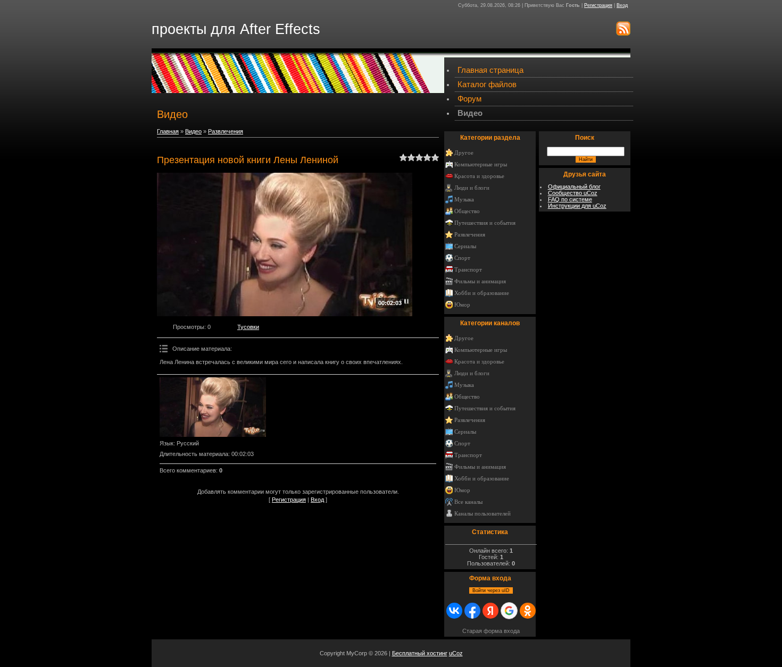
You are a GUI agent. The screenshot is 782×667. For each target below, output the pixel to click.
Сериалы (465, 246)
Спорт (462, 258)
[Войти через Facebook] (472, 611)
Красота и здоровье (479, 176)
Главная (168, 131)
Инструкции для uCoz (577, 205)
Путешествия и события (484, 223)
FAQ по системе (570, 199)
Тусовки (248, 327)
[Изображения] (213, 407)
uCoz (456, 653)
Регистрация (598, 5)
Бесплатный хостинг (419, 653)
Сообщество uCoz (572, 193)
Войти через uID (491, 590)
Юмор (462, 305)
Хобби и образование (481, 293)
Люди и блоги (471, 188)
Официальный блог (574, 186)
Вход (622, 5)
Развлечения (225, 131)
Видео (193, 131)
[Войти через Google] (509, 610)
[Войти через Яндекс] (490, 611)
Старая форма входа (491, 631)
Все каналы (468, 502)
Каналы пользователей (482, 514)
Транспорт (468, 270)
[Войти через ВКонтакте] (454, 611)
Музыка (464, 199)
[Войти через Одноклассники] (528, 611)
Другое (463, 153)
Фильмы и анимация (480, 281)
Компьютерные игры (480, 164)
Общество (467, 211)
